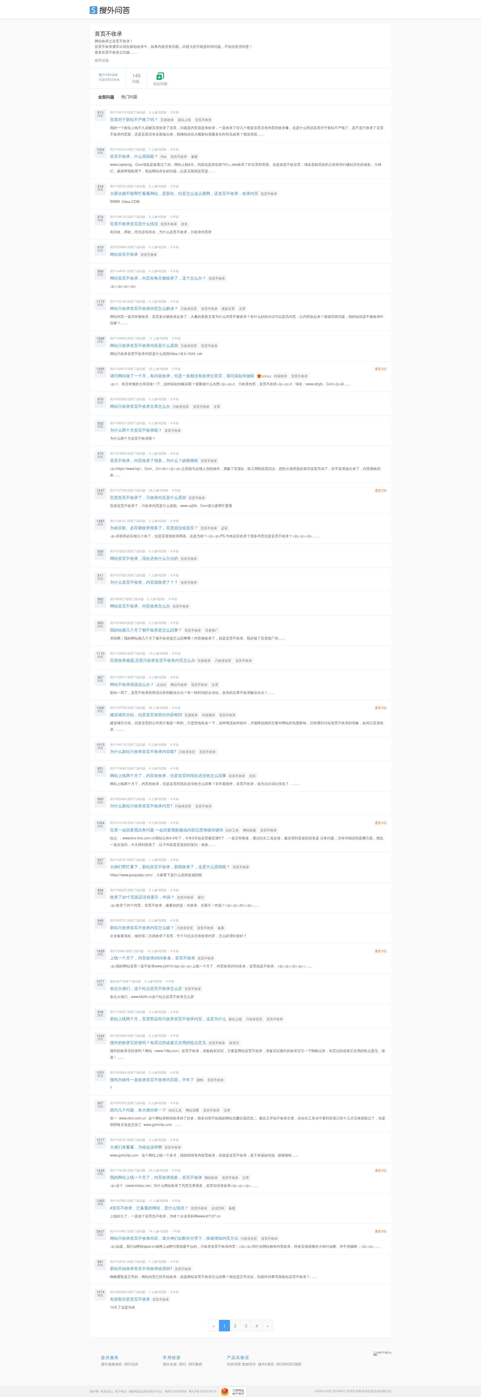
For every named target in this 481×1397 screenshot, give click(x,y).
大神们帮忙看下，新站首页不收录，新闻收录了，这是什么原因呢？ (170, 866)
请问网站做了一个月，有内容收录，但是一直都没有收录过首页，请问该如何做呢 (182, 375)
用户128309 (118, 653)
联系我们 (107, 1391)
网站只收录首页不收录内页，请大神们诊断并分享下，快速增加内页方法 (174, 1238)
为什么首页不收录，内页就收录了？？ (144, 582)
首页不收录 (203, 119)
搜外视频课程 (111, 1363)
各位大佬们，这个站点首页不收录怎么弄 (146, 988)
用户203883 (118, 1035)
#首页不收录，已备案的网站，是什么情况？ (149, 1208)
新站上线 (184, 119)
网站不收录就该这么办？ (132, 684)
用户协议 (121, 1391)
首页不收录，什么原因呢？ (134, 156)
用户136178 (118, 112)
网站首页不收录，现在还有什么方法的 (144, 558)
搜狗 (200, 1079)
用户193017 (118, 677)
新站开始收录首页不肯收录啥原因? (141, 1268)
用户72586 (117, 951)
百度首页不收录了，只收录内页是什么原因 (148, 497)
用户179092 (118, 768)
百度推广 (211, 630)
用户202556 (118, 399)
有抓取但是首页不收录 (130, 1299)
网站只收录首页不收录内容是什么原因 (144, 345)
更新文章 (228, 308)
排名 (184, 223)
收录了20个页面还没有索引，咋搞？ (142, 897)
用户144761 (118, 271)
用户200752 (118, 1103)
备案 (194, 156)
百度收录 (167, 119)
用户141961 (118, 1231)
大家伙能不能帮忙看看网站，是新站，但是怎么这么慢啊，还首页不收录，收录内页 (184, 193)
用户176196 (118, 1170)
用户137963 (118, 1200)
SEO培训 (131, 1363)
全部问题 (106, 97)
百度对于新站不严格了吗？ (134, 119)
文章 (242, 308)
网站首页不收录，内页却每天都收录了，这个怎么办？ (158, 278)
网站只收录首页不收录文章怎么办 (140, 406)
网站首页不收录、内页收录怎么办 (140, 606)
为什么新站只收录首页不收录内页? (141, 806)
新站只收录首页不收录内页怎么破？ (142, 927)
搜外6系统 (266, 1363)
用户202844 (118, 799)
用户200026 (118, 1292)
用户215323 (118, 551)
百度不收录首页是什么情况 (134, 223)
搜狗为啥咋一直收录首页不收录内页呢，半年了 (152, 1079)
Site (163, 156)
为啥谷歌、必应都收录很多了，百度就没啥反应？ (154, 528)
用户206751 (118, 920)
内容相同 (208, 714)
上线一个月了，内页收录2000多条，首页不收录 (152, 958)
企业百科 (217, 1208)
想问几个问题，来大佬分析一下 (138, 1110)
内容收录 (280, 375)
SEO (111, 10)
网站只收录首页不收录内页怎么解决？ (144, 308)
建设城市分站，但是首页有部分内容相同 (146, 714)
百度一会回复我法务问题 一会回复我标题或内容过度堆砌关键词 (166, 830)
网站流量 (192, 1110)
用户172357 (118, 1011)
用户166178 (118, 744)
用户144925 (118, 338)
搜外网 (94, 1391)
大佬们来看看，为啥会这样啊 (136, 1147)
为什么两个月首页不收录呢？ (136, 430)
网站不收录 (179, 684)
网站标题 (249, 830)
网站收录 (211, 1177)
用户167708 (118, 490)
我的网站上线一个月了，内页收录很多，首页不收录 (156, 1177)
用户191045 (107, 74)
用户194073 (118, 368)
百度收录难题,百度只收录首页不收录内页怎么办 (152, 660)
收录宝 (234, 1042)
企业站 (161, 684)
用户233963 (118, 247)
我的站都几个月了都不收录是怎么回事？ (146, 630)
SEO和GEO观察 (289, 1363)
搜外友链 (170, 1363)
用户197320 (118, 575)
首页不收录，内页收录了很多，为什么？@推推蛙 (154, 460)
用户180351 (118, 423)
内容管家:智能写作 (241, 1363)
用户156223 (118, 890)
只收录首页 (189, 308)
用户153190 (118, 301)
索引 (201, 897)
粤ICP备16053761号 (203, 1391)
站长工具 (232, 830)
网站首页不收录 (124, 254)
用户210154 (118, 822)
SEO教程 (195, 1363)
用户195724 (118, 149)
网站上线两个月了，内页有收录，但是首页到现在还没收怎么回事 (168, 775)
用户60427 (117, 599)
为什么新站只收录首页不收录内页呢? (143, 751)
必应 (224, 528)
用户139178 (118, 216)
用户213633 (118, 622)
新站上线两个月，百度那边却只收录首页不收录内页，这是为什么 (168, 1019)
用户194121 (118, 521)
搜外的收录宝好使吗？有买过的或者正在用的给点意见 (158, 1042)
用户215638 (118, 453)
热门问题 (129, 96)
